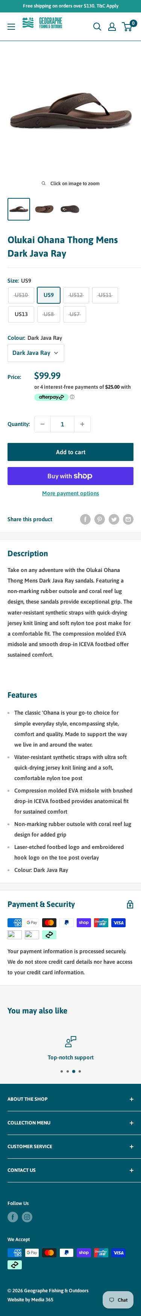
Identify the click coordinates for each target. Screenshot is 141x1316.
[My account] (112, 27)
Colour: (35, 338)
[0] (127, 26)
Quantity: (19, 424)
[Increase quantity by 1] (82, 424)
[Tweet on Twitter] (114, 519)
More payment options (70, 493)
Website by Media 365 (30, 1299)
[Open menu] (11, 27)
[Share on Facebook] (85, 519)
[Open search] (97, 27)
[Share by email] (128, 519)
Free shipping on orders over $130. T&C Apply (70, 6)
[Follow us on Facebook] (13, 1217)
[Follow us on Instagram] (27, 1217)
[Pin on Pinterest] (99, 519)
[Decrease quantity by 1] (42, 424)
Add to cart (70, 452)
